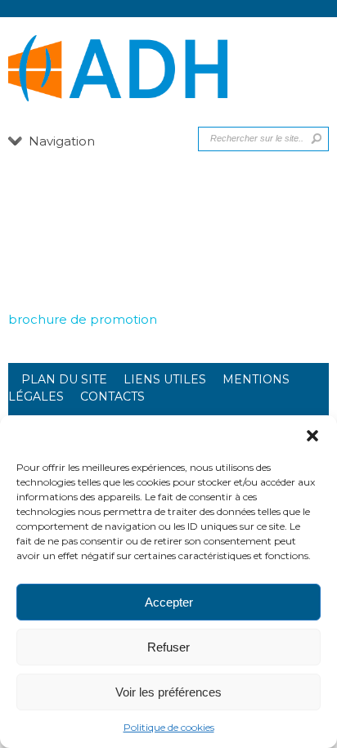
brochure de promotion (82, 319)
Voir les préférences (168, 692)
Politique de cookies (169, 727)
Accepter (169, 602)
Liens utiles (165, 379)
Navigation (62, 141)
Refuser (168, 647)
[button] (312, 436)
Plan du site (64, 379)
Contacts (112, 396)
